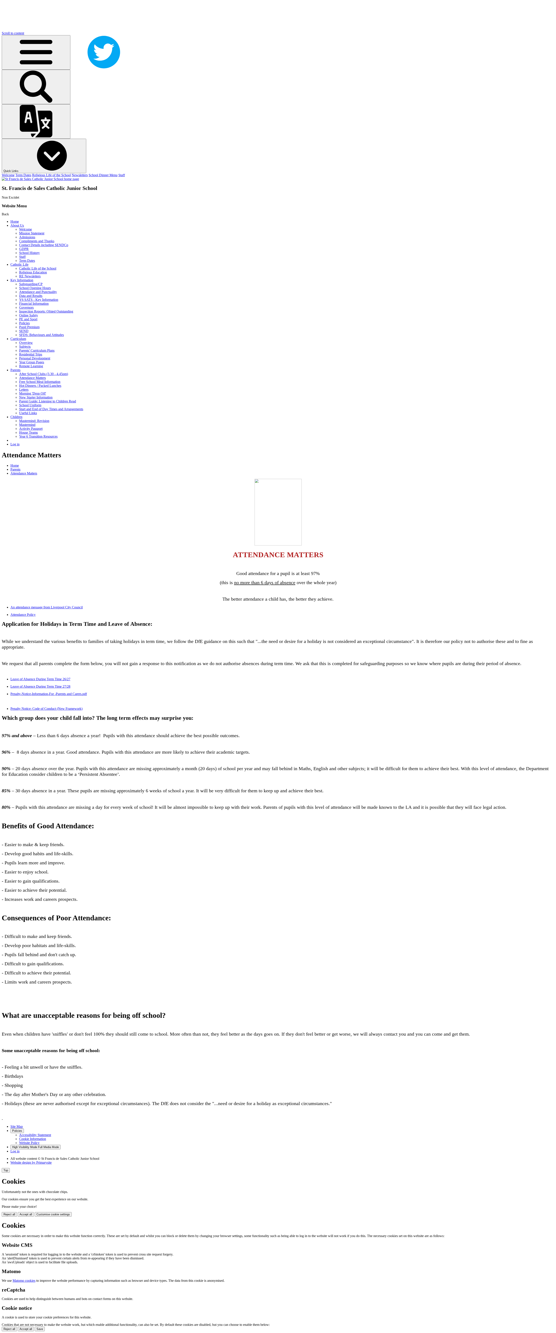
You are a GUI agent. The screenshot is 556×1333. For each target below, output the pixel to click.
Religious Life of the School (51, 175)
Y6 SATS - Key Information (38, 300)
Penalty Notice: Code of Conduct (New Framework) (46, 708)
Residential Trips (30, 354)
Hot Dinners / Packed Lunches (40, 385)
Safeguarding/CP (31, 284)
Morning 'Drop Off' (32, 393)
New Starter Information (36, 397)
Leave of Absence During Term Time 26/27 (40, 679)
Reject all (9, 1214)
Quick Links (11, 171)
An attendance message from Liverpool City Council (46, 607)
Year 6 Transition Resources (38, 436)
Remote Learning (31, 366)
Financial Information (34, 303)
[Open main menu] (36, 52)
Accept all (26, 1214)
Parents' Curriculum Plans (37, 350)
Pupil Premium (29, 327)
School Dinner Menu (103, 175)
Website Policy (29, 1143)
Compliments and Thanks (36, 241)
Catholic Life (19, 264)
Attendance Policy (23, 614)
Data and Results (30, 296)
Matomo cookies (24, 1280)
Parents (15, 370)
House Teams (28, 432)
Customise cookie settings (53, 1214)
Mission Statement (31, 233)
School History (29, 253)
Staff (121, 175)
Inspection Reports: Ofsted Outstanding (46, 311)
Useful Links (28, 413)
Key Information (21, 280)
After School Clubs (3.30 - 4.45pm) (43, 374)
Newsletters (80, 175)
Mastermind (27, 425)
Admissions (27, 237)
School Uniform (30, 405)
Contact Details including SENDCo (43, 245)
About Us (17, 225)
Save (39, 1329)
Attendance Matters (32, 378)
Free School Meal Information (39, 382)
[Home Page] (40, 179)
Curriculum (18, 339)
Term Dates (23, 175)
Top (5, 1170)
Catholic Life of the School (37, 268)
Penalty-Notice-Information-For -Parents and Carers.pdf (48, 694)
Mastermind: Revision (34, 421)
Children (16, 417)
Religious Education (33, 272)
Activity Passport (31, 428)
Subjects (25, 346)
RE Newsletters (30, 276)
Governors (26, 307)
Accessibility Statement (35, 1135)
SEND (23, 331)
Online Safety (28, 315)
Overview (26, 342)
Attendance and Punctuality (38, 292)
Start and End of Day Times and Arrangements (51, 409)
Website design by (31, 1162)
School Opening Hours (35, 288)
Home (14, 221)
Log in (15, 444)
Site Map (16, 1126)
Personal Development (34, 358)
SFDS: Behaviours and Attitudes (41, 335)
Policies (24, 323)
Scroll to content (13, 33)
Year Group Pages (31, 362)
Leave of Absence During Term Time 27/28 (40, 686)
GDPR (24, 249)
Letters (23, 389)
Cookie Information (32, 1139)
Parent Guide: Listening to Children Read (47, 401)
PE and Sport (28, 319)
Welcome (8, 175)
